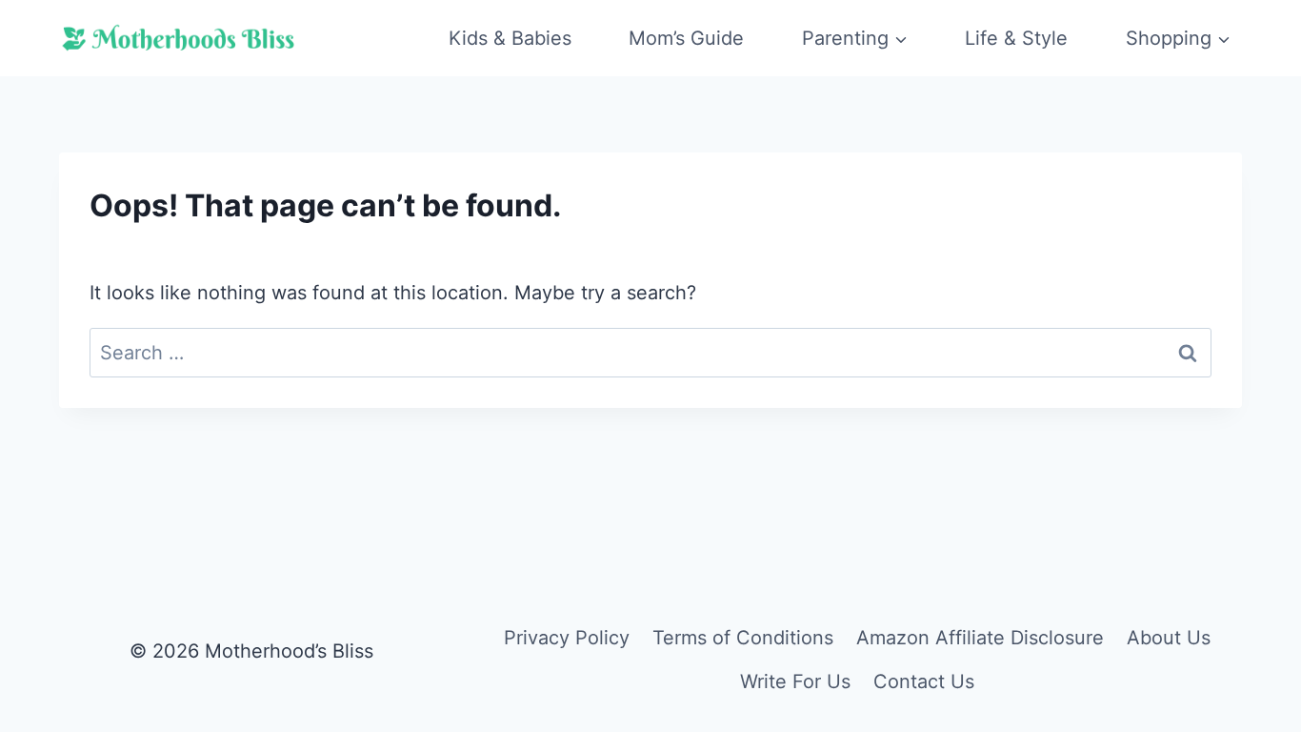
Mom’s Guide (686, 38)
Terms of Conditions (742, 637)
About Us (1169, 637)
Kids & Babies (510, 38)
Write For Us (795, 681)
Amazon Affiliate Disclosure (980, 637)
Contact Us (923, 681)
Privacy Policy (567, 637)
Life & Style (1016, 38)
